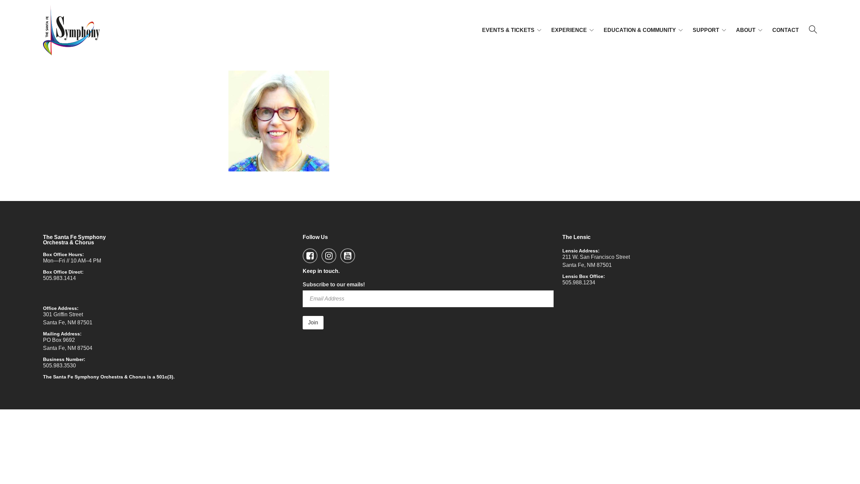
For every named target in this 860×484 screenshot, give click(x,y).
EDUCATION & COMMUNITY (640, 30)
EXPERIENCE (569, 30)
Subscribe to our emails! (334, 284)
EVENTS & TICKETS (508, 30)
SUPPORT (706, 30)
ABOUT (746, 30)
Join (313, 322)
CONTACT (785, 30)
